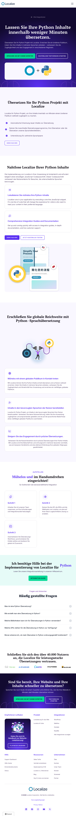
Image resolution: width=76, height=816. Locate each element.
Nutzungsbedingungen (38, 800)
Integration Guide (38, 578)
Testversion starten (54, 700)
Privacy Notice (38, 805)
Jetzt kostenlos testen (32, 237)
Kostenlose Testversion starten (52, 56)
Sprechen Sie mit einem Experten (20, 56)
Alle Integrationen (39, 17)
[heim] (8, 3)
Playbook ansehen (17, 745)
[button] (72, 3)
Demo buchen (12, 143)
